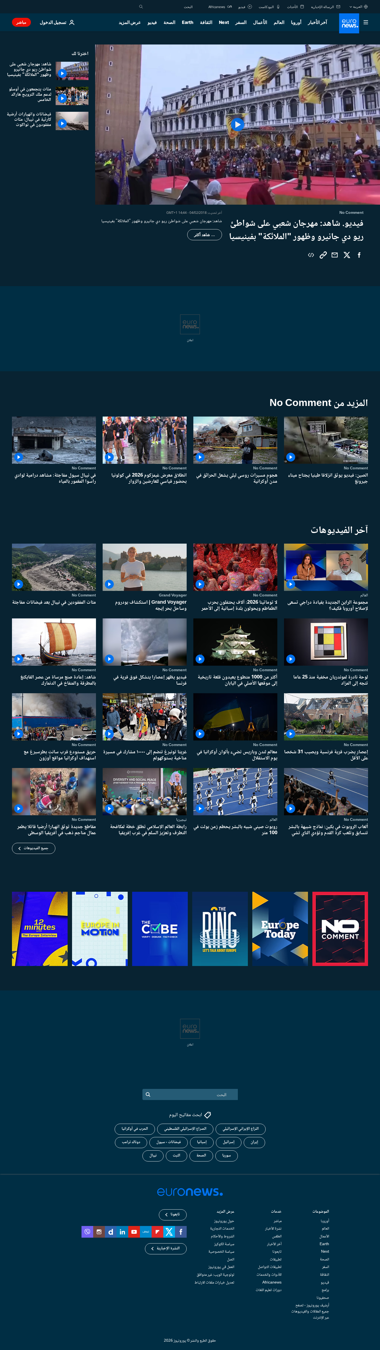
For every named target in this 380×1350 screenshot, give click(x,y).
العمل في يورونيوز (221, 1267)
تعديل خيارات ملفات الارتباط (214, 1282)
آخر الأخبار (317, 22)
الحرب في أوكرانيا (135, 1129)
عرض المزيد (225, 1212)
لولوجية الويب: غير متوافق (215, 1275)
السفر (240, 22)
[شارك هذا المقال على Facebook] (359, 255)
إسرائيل (229, 1142)
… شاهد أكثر (204, 234)
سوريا (226, 1155)
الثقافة (206, 22)
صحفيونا (323, 1297)
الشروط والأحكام (222, 1236)
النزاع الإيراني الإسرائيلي (241, 1129)
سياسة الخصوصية (221, 1252)
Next (224, 22)
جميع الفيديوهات (36, 848)
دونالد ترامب (131, 1142)
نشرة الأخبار (273, 1228)
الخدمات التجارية (222, 1228)
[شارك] (334, 255)
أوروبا (296, 22)
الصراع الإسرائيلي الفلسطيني (185, 1129)
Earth (187, 22)
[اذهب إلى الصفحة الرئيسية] (349, 23)
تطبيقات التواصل (270, 1267)
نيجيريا (181, 820)
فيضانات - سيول (168, 1142)
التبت (176, 1155)
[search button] (141, 6)
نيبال (153, 1155)
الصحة (169, 22)
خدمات (276, 1212)
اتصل (230, 1259)
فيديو (152, 22)
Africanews (272, 1282)
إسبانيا (202, 1142)
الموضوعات (320, 1212)
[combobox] (169, 6)
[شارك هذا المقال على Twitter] (346, 255)
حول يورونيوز (224, 1221)
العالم (279, 22)
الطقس (277, 1236)
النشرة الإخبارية (168, 1248)
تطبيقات (276, 1259)
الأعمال (260, 22)
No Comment (356, 468)
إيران (254, 1142)
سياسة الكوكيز (224, 1244)
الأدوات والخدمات (269, 1275)
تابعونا (277, 1252)
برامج (325, 1290)
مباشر (21, 22)
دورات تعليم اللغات (269, 1290)
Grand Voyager (173, 595)
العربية (357, 6)
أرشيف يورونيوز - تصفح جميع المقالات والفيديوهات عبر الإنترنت (310, 1311)
